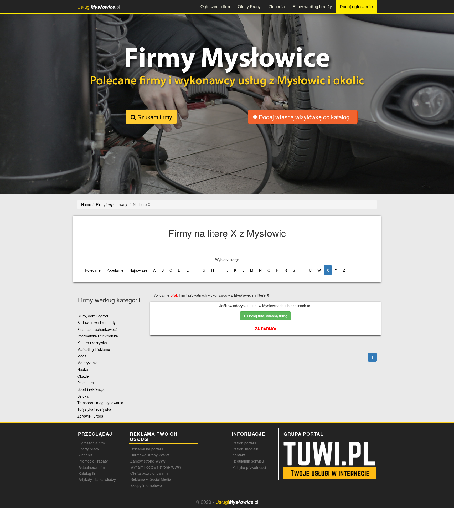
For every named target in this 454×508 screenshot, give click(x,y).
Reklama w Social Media (150, 479)
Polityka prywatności (249, 467)
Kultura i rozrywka (92, 342)
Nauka (82, 369)
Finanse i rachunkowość (97, 329)
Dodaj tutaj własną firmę (266, 316)
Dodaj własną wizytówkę (305, 117)
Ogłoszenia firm (215, 6)
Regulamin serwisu (248, 461)
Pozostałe (85, 382)
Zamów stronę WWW (148, 461)
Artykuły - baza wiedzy (97, 479)
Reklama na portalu (146, 448)
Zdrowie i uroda (90, 416)
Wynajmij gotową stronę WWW (155, 467)
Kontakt (238, 455)
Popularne (114, 270)
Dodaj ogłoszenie (356, 6)
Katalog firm (89, 473)
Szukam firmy (154, 117)
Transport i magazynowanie (100, 402)
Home (86, 204)
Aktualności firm (92, 467)
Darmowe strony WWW (149, 455)
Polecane (93, 270)
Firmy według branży (312, 6)
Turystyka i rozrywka (94, 409)
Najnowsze (138, 270)
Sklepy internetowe (146, 485)
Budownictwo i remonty (96, 322)
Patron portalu (244, 442)
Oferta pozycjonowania (149, 473)
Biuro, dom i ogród (92, 316)
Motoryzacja (87, 362)
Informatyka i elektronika (97, 335)
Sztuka (83, 396)
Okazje (83, 376)
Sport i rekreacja (91, 389)
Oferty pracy (89, 448)
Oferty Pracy (249, 6)
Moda (82, 355)
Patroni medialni (245, 448)
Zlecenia (277, 6)
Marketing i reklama (93, 349)
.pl (98, 6)
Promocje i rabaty (93, 461)
